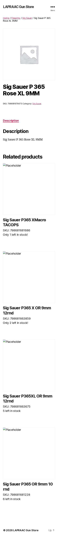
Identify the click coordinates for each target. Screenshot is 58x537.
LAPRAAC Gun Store (18, 6)
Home (6, 18)
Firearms (15, 18)
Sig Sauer (27, 18)
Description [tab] (11, 120)
